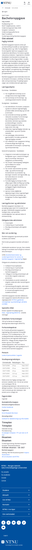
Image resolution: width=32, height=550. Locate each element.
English (5, 11)
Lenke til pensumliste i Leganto (12, 355)
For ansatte (5, 472)
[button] (2, 8)
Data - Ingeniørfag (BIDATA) (11, 313)
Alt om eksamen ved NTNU (10, 457)
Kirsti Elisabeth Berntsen (10, 413)
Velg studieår (6, 21)
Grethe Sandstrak (7, 407)
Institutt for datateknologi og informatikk (15, 419)
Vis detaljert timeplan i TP (10, 433)
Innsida (3, 478)
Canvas (3, 480)
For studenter (5, 475)
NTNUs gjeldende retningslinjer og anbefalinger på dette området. (14, 302)
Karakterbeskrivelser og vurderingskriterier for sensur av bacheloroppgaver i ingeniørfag (12, 257)
